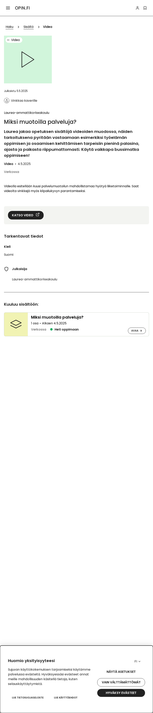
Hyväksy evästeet (121, 693)
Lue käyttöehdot (65, 697)
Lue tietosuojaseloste (28, 697)
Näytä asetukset (121, 671)
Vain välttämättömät (121, 682)
